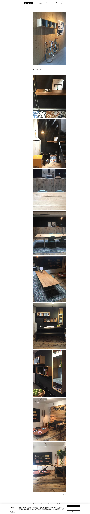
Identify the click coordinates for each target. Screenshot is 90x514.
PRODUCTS (49, 1)
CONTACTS (59, 1)
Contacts (58, 503)
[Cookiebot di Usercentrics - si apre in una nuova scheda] (12, 512)
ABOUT (55, 1)
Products (34, 503)
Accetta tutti (73, 506)
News (41, 503)
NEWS (45, 1)
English (64, 1)
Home (25, 503)
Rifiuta (73, 511)
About (49, 503)
